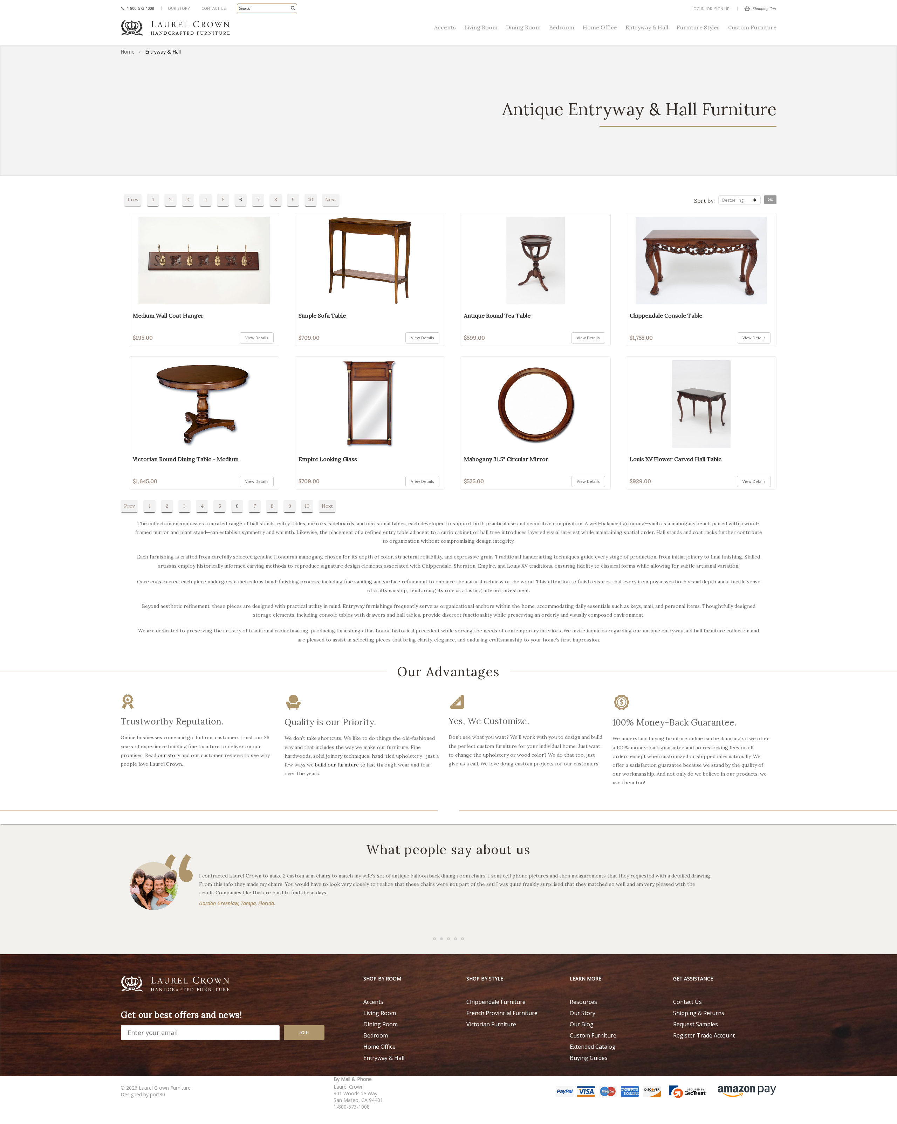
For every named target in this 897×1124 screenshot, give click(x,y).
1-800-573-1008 (140, 8)
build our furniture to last (345, 765)
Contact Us (213, 8)
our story (169, 755)
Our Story (179, 8)
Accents (445, 27)
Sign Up (722, 8)
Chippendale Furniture (496, 1002)
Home (128, 51)
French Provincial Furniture (501, 1013)
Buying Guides (589, 1058)
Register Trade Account (704, 1035)
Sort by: (704, 200)
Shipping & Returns (698, 1013)
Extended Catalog (593, 1046)
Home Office (600, 27)
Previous (17, 730)
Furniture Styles (698, 27)
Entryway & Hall (646, 27)
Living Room (481, 27)
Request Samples (695, 1024)
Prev (133, 199)
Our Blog (582, 1024)
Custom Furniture (752, 27)
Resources (583, 1002)
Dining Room (523, 27)
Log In (698, 8)
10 (310, 199)
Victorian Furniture (491, 1024)
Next (330, 199)
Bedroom (561, 27)
